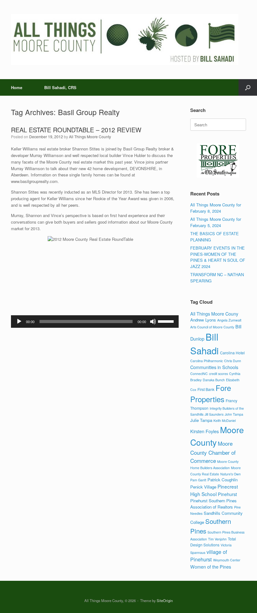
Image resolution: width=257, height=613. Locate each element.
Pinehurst (227, 494)
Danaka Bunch (214, 379)
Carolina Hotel (232, 352)
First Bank (205, 389)
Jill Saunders (214, 414)
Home (16, 87)
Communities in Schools (214, 367)
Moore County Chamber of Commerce (213, 451)
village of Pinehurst (208, 555)
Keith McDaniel (224, 420)
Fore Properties (210, 393)
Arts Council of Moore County (212, 327)
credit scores (218, 373)
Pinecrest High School (214, 490)
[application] (95, 321)
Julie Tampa (201, 420)
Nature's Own (230, 474)
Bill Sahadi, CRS (60, 87)
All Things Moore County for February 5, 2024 (215, 222)
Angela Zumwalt (229, 320)
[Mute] (153, 321)
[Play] (19, 321)
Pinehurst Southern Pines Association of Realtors (213, 504)
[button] (248, 87)
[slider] (167, 321)
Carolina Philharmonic (206, 360)
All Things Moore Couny (214, 313)
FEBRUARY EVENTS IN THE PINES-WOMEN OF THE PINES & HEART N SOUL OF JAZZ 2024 (217, 257)
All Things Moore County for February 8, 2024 (215, 208)
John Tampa (234, 414)
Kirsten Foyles (204, 431)
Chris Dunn (232, 360)
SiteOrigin (165, 600)
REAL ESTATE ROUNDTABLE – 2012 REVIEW (76, 129)
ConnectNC (199, 373)
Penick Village (203, 487)
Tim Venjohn (217, 539)
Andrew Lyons (203, 320)
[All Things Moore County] (124, 39)
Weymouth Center (226, 560)
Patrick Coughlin (222, 480)
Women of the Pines (210, 566)
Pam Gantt (198, 480)
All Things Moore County (90, 136)
